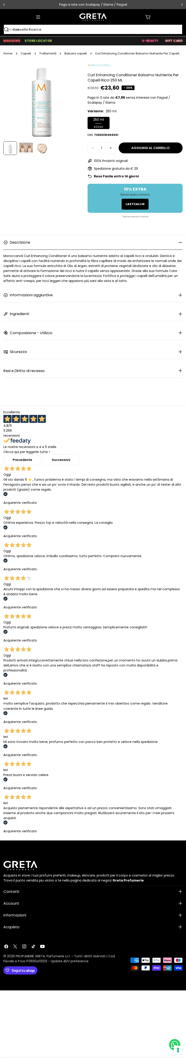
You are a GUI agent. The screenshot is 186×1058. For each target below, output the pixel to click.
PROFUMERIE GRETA (30, 956)
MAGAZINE (11, 41)
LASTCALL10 (135, 204)
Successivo (61, 460)
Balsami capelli (75, 53)
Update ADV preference (69, 961)
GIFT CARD (174, 41)
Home (7, 53)
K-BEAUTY (150, 41)
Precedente (22, 460)
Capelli (26, 53)
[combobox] (93, 29)
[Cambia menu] (38, 17)
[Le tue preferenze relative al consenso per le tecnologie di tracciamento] (178, 1050)
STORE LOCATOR (38, 41)
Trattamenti (47, 53)
